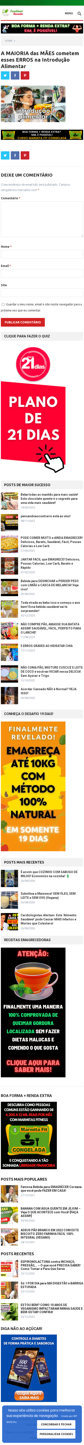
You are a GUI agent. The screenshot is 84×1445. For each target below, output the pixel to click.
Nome (6, 246)
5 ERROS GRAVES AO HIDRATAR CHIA (47, 646)
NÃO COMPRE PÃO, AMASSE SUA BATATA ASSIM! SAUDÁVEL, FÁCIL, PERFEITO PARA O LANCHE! (51, 628)
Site (4, 285)
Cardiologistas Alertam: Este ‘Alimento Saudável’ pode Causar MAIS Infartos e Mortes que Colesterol (48, 919)
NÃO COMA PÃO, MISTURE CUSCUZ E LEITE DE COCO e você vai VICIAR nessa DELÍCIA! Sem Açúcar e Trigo (52, 671)
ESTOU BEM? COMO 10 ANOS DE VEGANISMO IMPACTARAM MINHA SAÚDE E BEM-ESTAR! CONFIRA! (52, 1308)
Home (8, 40)
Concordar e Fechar (56, 1424)
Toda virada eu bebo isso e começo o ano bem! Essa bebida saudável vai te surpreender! (50, 607)
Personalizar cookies (56, 1434)
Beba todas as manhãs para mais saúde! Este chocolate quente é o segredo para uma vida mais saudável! (49, 499)
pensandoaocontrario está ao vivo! (46, 516)
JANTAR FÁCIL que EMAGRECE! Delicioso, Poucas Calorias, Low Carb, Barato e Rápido (50, 563)
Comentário (10, 198)
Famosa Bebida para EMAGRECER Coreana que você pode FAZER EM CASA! (51, 1188)
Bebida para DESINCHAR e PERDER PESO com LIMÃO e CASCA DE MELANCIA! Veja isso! (50, 585)
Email (6, 266)
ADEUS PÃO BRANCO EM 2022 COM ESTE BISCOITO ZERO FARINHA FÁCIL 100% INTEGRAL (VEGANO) (50, 1233)
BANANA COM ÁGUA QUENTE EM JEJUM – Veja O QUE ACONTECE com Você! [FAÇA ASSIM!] (51, 1212)
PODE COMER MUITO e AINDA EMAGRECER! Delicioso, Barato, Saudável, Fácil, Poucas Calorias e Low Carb (52, 542)
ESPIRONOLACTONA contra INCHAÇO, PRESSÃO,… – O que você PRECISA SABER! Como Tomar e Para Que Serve (51, 1265)
